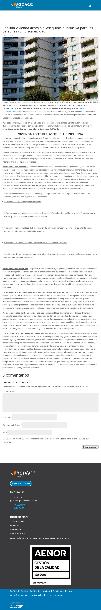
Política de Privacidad (40, 591)
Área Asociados (21, 483)
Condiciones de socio (62, 591)
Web (4, 432)
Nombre (7, 417)
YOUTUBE (19, 508)
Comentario (8, 391)
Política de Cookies (19, 591)
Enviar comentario (90, 447)
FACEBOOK (19, 504)
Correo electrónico (12, 425)
